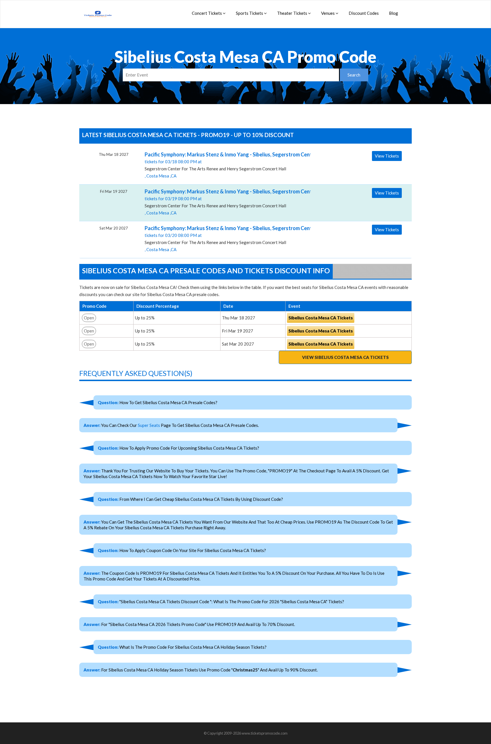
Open (89, 317)
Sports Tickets (250, 13)
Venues (328, 13)
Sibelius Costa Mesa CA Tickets (320, 317)
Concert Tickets (207, 13)
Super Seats (149, 425)
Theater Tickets (292, 13)
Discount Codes (364, 13)
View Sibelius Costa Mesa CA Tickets (345, 357)
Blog (393, 13)
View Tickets (387, 155)
